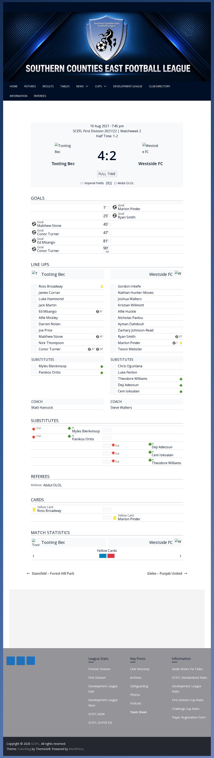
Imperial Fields (94, 183)
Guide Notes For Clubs (187, 669)
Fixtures (30, 86)
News (80, 86)
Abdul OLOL (52, 485)
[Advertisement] (107, 619)
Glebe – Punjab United (164, 573)
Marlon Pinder (129, 209)
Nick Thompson (51, 342)
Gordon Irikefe (129, 286)
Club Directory (159, 86)
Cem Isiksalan (128, 391)
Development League (127, 86)
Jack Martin (47, 305)
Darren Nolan (49, 324)
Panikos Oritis (50, 372)
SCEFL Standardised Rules (189, 678)
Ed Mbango (46, 242)
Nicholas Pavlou (130, 317)
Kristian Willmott (131, 305)
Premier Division (99, 669)
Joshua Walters (130, 299)
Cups (98, 86)
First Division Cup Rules (188, 700)
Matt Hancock (42, 407)
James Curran (49, 292)
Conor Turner (48, 234)
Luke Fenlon (127, 372)
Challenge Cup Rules (185, 709)
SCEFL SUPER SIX (100, 723)
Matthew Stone (49, 225)
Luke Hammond (51, 299)
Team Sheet (138, 712)
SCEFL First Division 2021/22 (95, 131)
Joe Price (45, 330)
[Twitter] (21, 661)
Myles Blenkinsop (52, 366)
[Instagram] (31, 661)
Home (14, 86)
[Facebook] (10, 661)
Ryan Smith (126, 217)
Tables (65, 86)
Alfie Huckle (127, 311)
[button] (86, 86)
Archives (135, 678)
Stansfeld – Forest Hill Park (53, 573)
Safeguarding (139, 686)
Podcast (135, 703)
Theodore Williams (132, 378)
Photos (135, 695)
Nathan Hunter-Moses (136, 292)
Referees (40, 96)
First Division (97, 678)
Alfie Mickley (48, 317)
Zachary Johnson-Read (135, 330)
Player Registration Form (189, 717)
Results (48, 86)
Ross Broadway (51, 286)
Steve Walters (121, 407)
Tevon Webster (130, 349)
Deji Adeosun (128, 385)
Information (18, 96)
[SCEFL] (107, 15)
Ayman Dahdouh (131, 324)
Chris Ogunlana (130, 366)
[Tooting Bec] (63, 155)
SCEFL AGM (96, 714)
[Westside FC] (151, 155)
